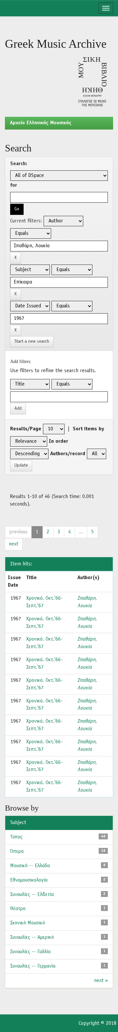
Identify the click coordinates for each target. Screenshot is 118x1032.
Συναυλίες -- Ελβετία (32, 894)
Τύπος (16, 837)
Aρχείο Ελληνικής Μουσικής (40, 123)
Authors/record (67, 453)
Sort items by (88, 429)
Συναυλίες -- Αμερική (32, 937)
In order (58, 441)
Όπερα (17, 851)
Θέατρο (18, 908)
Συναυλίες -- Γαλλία (30, 952)
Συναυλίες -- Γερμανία (32, 966)
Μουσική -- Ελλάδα (30, 866)
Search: (18, 163)
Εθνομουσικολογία (29, 880)
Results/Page (25, 429)
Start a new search (31, 341)
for (13, 185)
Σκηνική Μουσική (27, 923)
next (13, 544)
